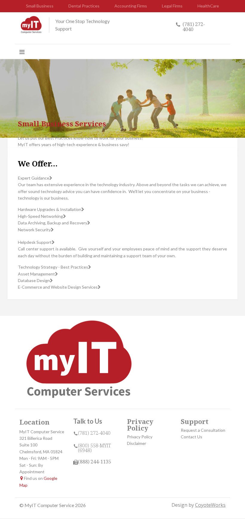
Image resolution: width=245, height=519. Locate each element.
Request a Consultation (203, 430)
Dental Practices (83, 5)
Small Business (39, 5)
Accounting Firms (130, 5)
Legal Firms (172, 5)
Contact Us (191, 436)
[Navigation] (21, 51)
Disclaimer (136, 443)
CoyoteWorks (210, 505)
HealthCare (208, 5)
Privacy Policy (139, 436)
